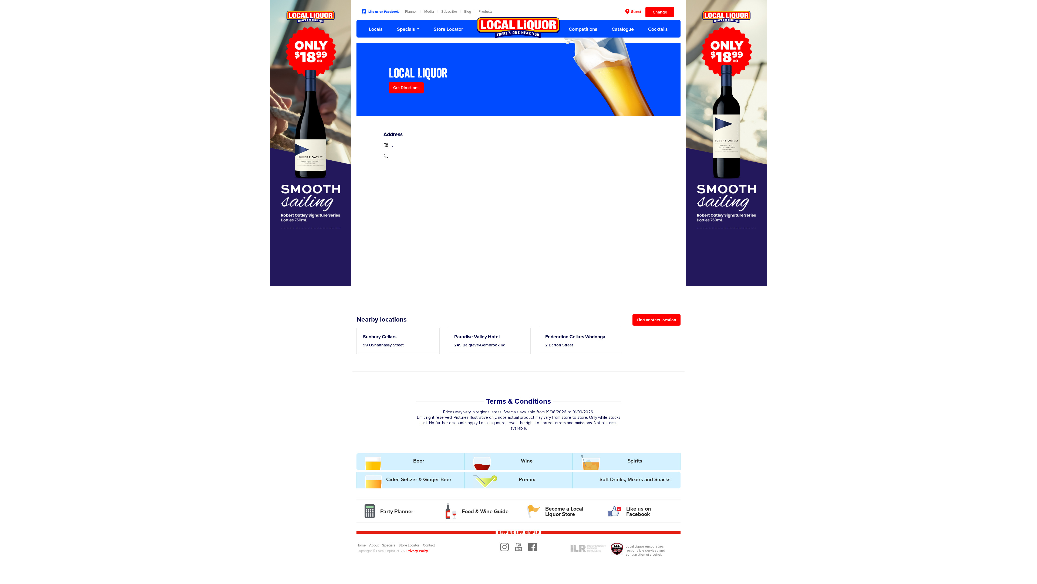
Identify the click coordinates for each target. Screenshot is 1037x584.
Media (429, 11)
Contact (429, 545)
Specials (406, 29)
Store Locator (448, 29)
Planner (411, 11)
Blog (467, 11)
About (374, 545)
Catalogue (623, 29)
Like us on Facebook (383, 11)
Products (485, 11)
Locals (376, 29)
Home (361, 545)
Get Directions (406, 87)
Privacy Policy (417, 551)
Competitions (583, 29)
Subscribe (449, 11)
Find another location (656, 320)
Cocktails (658, 29)
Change (660, 12)
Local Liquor (518, 27)
